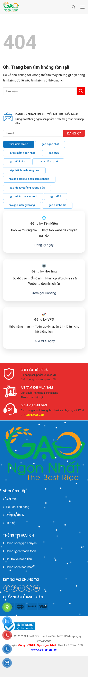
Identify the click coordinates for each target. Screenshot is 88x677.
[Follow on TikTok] (14, 588)
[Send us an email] (21, 588)
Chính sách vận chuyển (21, 543)
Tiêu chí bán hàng (17, 507)
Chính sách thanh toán (21, 551)
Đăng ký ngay (44, 245)
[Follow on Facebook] (6, 588)
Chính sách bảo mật (19, 567)
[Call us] (29, 588)
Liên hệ (10, 523)
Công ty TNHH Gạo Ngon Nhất (37, 645)
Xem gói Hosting (44, 293)
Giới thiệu (12, 499)
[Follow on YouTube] (36, 588)
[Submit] (81, 91)
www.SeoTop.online (44, 649)
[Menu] (82, 7)
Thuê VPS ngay (44, 341)
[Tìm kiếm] (73, 7)
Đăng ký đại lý (15, 515)
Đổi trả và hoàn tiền (19, 559)
